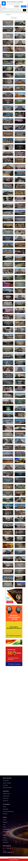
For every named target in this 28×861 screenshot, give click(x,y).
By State (5, 837)
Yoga (4, 824)
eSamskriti (5, 813)
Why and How (6, 780)
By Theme (5, 839)
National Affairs (6, 829)
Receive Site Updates (14, 859)
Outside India (5, 842)
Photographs (5, 809)
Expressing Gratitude (7, 787)
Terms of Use (5, 798)
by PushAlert (4, 7)
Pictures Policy (6, 796)
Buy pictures (5, 800)
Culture (4, 819)
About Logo (5, 785)
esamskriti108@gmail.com (8, 852)
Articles (4, 806)
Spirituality (5, 822)
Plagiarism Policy (6, 793)
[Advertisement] (14, 721)
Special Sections (6, 831)
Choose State (14, 17)
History (4, 826)
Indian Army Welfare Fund (8, 811)
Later (17, 6)
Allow (24, 6)
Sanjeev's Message (7, 782)
